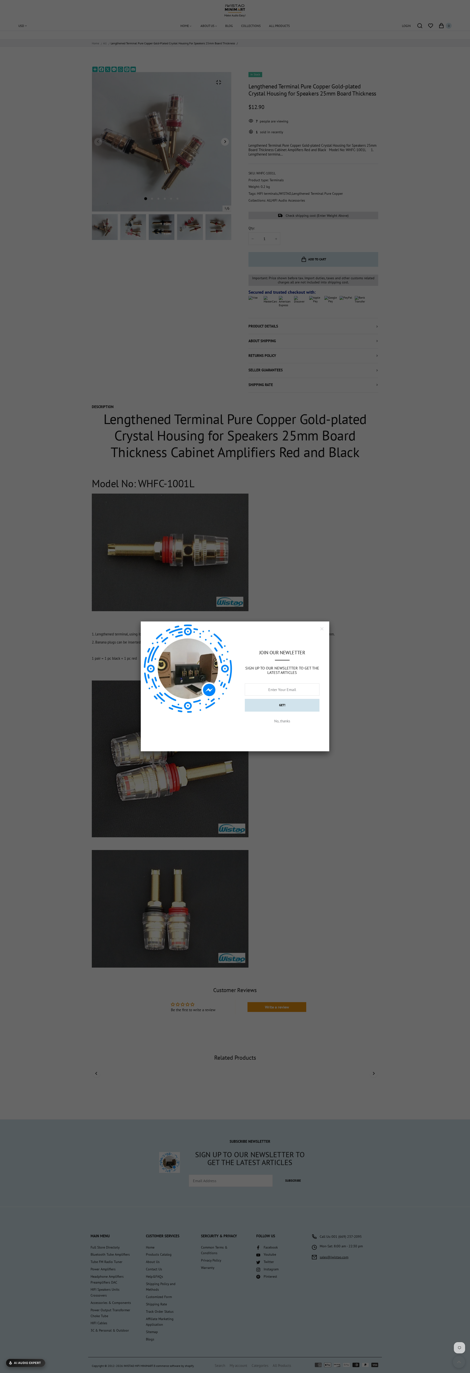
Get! (282, 705)
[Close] (322, 629)
